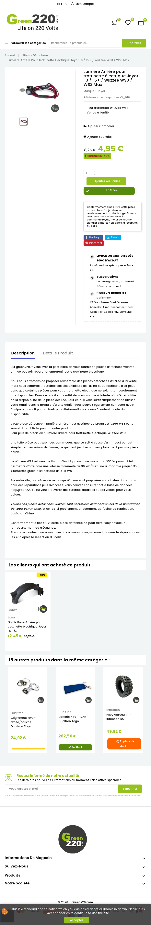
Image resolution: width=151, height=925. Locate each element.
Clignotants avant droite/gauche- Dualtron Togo (23, 722)
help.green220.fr (22, 490)
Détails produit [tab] (58, 353)
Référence (91, 97)
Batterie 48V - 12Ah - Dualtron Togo (74, 719)
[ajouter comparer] (53, 595)
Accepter (76, 920)
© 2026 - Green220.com (75, 902)
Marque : (90, 91)
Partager (95, 237)
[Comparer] (114, 22)
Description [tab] (23, 353)
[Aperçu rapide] (53, 578)
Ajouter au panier (106, 181)
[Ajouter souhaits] (53, 587)
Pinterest (95, 243)
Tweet (115, 237)
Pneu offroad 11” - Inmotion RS (118, 716)
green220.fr (24, 367)
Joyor (101, 91)
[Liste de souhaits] (128, 22)
